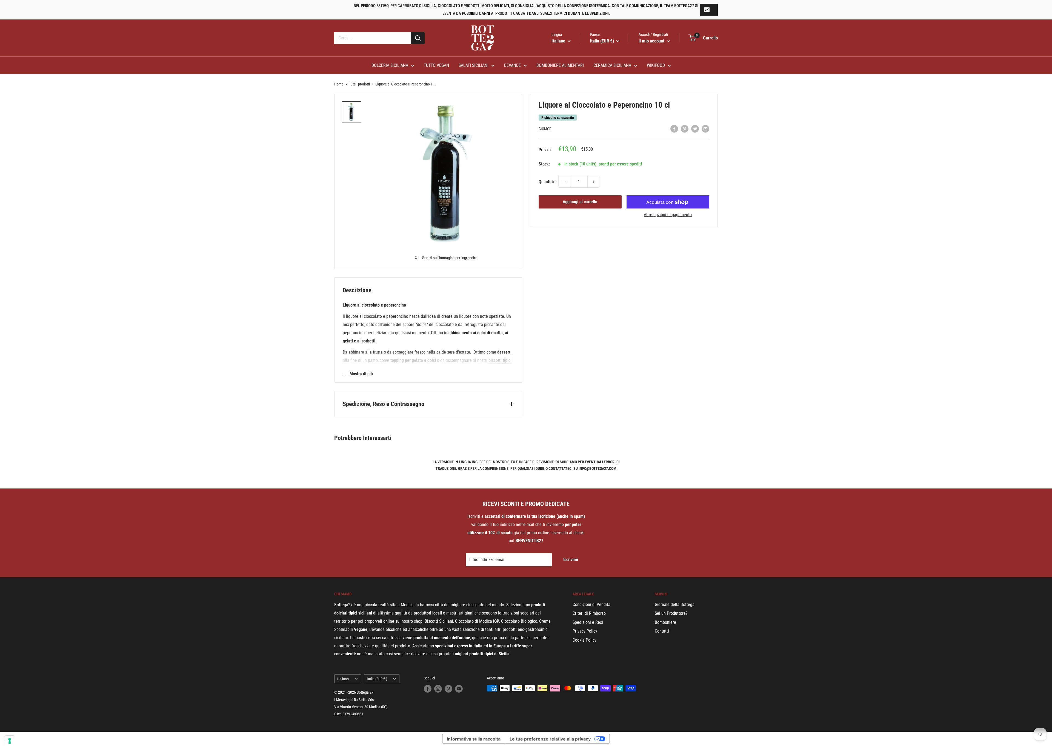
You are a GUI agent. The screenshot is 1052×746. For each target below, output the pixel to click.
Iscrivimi (570, 559)
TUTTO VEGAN (436, 65)
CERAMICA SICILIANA (612, 65)
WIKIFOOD (656, 65)
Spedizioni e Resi (588, 622)
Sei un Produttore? (671, 613)
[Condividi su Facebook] (674, 128)
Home (339, 84)
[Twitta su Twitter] (695, 128)
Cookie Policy (584, 640)
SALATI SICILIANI (473, 65)
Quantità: (547, 181)
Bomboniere (665, 622)
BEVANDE (512, 65)
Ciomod (545, 129)
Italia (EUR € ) (377, 679)
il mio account (652, 41)
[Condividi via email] (705, 128)
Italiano (343, 679)
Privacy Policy (585, 631)
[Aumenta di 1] (593, 182)
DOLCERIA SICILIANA (389, 65)
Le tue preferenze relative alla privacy (550, 739)
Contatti (662, 631)
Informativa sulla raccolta (474, 739)
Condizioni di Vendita (591, 604)
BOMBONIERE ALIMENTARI (560, 65)
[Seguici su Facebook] (427, 689)
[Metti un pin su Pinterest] (684, 128)
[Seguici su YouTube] (459, 689)
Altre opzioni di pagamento (668, 215)
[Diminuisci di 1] (564, 182)
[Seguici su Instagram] (438, 689)
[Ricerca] (418, 38)
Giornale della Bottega (674, 604)
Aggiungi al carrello (580, 202)
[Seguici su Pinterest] (448, 689)
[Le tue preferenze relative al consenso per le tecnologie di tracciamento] (9, 741)
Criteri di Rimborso (589, 613)
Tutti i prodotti (359, 84)
